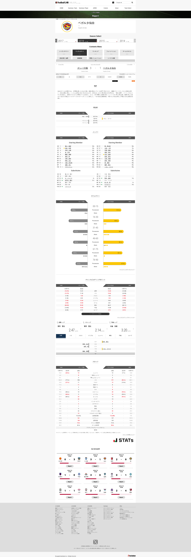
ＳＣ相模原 (89, 512)
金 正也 (67, 152)
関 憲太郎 (108, 146)
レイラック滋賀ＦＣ (91, 518)
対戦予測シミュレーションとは (126, 517)
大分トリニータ (74, 532)
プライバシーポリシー (94, 546)
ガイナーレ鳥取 (90, 522)
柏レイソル (57, 513)
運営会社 (101, 546)
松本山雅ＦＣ (90, 513)
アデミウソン (68, 167)
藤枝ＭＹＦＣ (74, 526)
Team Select (127, 8)
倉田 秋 (67, 156)
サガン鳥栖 (73, 531)
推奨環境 (87, 546)
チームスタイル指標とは (125, 516)
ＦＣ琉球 (89, 533)
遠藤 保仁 (68, 165)
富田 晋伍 (108, 156)
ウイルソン (107, 184)
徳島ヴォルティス (74, 528)
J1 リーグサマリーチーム (109, 508)
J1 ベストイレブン (107, 510)
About (116, 8)
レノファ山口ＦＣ (91, 524)
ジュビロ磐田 (74, 525)
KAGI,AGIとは (122, 513)
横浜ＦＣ (73, 518)
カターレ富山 (74, 524)
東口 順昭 (68, 146)
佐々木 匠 (107, 182)
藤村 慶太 (108, 165)
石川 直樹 (108, 154)
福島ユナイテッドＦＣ (91, 508)
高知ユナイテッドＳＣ (91, 528)
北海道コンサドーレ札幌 (76, 508)
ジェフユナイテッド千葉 (60, 512)
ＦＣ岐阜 (89, 517)
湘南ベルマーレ (74, 520)
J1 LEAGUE (57, 506)
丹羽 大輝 (68, 150)
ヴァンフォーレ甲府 (75, 521)
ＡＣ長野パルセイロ (91, 514)
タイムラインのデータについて (127, 269)
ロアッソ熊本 (90, 531)
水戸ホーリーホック (59, 509)
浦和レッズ (57, 510)
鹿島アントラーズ (58, 508)
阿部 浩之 (68, 160)
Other (121, 506)
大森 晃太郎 (68, 163)
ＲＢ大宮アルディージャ (76, 517)
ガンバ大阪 (82, 68)
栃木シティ (73, 516)
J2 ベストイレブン (107, 514)
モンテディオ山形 (74, 513)
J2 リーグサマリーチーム (109, 512)
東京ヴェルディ (58, 516)
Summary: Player (83, 8)
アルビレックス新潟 (75, 522)
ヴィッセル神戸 (58, 528)
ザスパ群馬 (89, 510)
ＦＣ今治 (73, 529)
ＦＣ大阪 (89, 520)
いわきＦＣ (73, 514)
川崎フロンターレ (58, 518)
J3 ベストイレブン (107, 518)
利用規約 (83, 546)
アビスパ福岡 (58, 532)
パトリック (68, 186)
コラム (121, 508)
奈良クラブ (89, 521)
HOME (61, 8)
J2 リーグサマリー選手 (108, 513)
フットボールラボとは (124, 510)
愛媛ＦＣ (89, 526)
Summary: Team (72, 8)
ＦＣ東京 (57, 514)
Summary (106, 506)
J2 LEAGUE (73, 506)
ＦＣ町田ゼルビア (58, 517)
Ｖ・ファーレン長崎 (59, 533)
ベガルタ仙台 (109, 68)
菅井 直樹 (107, 178)
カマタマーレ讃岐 (91, 525)
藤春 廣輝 (68, 154)
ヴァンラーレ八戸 (74, 509)
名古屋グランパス (58, 522)
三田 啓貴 (108, 158)
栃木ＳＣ (89, 509)
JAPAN (95, 8)
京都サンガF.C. (58, 524)
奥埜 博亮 (108, 160)
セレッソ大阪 (58, 526)
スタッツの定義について (128, 434)
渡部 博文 (108, 152)
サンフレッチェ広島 (59, 531)
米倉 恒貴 (68, 148)
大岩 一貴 (108, 148)
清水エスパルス (58, 521)
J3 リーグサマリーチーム (109, 516)
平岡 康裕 (108, 150)
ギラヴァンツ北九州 (91, 529)
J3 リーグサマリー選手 (108, 517)
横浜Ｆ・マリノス (58, 520)
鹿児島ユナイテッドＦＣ (92, 532)
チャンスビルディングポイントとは (125, 317)
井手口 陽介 (68, 180)
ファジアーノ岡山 (58, 529)
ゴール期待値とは (123, 518)
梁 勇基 (107, 163)
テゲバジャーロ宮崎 (75, 533)
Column (106, 8)
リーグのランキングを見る (95, 313)
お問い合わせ (106, 546)
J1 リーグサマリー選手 (108, 509)
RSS (133, 81)
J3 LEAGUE (89, 506)
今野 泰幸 (68, 158)
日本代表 (121, 509)
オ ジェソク (68, 178)
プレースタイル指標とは (125, 514)
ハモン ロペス (109, 167)
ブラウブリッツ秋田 (75, 512)
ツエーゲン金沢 (90, 516)
